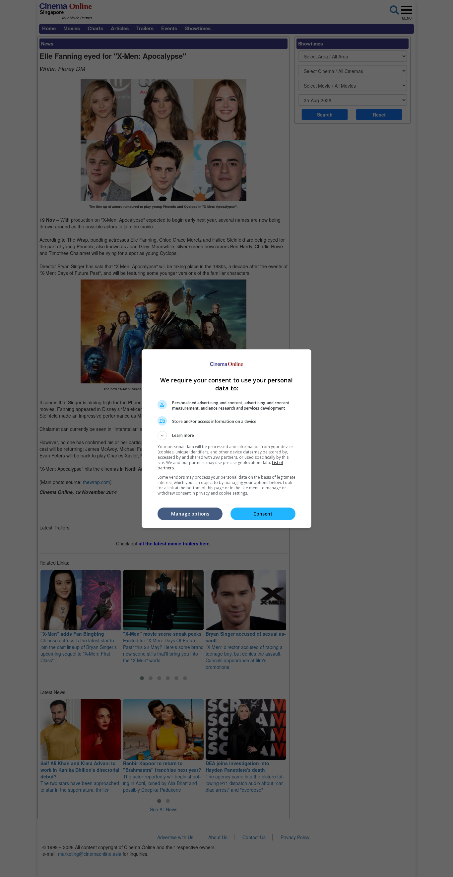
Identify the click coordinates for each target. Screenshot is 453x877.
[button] (226, 435)
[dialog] (226, 438)
